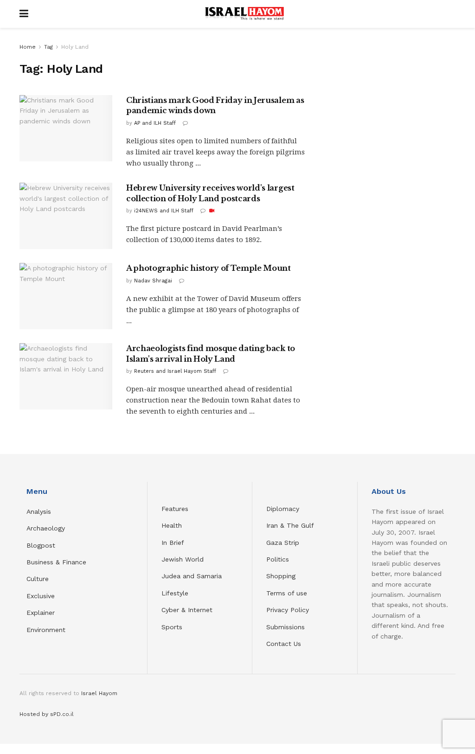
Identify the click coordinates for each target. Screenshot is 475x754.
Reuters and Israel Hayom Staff (175, 371)
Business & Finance (56, 562)
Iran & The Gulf (290, 525)
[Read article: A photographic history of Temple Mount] (65, 296)
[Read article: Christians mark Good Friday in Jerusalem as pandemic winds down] (65, 128)
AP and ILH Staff (155, 123)
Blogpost (40, 545)
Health (171, 525)
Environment (45, 629)
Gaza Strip (282, 542)
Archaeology (45, 528)
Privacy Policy (287, 609)
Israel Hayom (99, 693)
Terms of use (286, 593)
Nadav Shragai (153, 281)
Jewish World (182, 559)
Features (174, 508)
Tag (48, 47)
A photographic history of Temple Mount (208, 268)
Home (27, 47)
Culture (37, 578)
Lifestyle (174, 593)
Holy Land (75, 47)
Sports (171, 627)
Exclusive (40, 596)
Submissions (285, 627)
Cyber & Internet (186, 609)
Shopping (280, 576)
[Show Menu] (23, 14)
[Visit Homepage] (244, 14)
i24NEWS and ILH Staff (163, 211)
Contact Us (283, 643)
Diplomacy (284, 508)
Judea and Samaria (191, 576)
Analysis (39, 511)
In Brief (172, 542)
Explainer (40, 612)
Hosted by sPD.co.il (46, 714)
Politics (277, 559)
